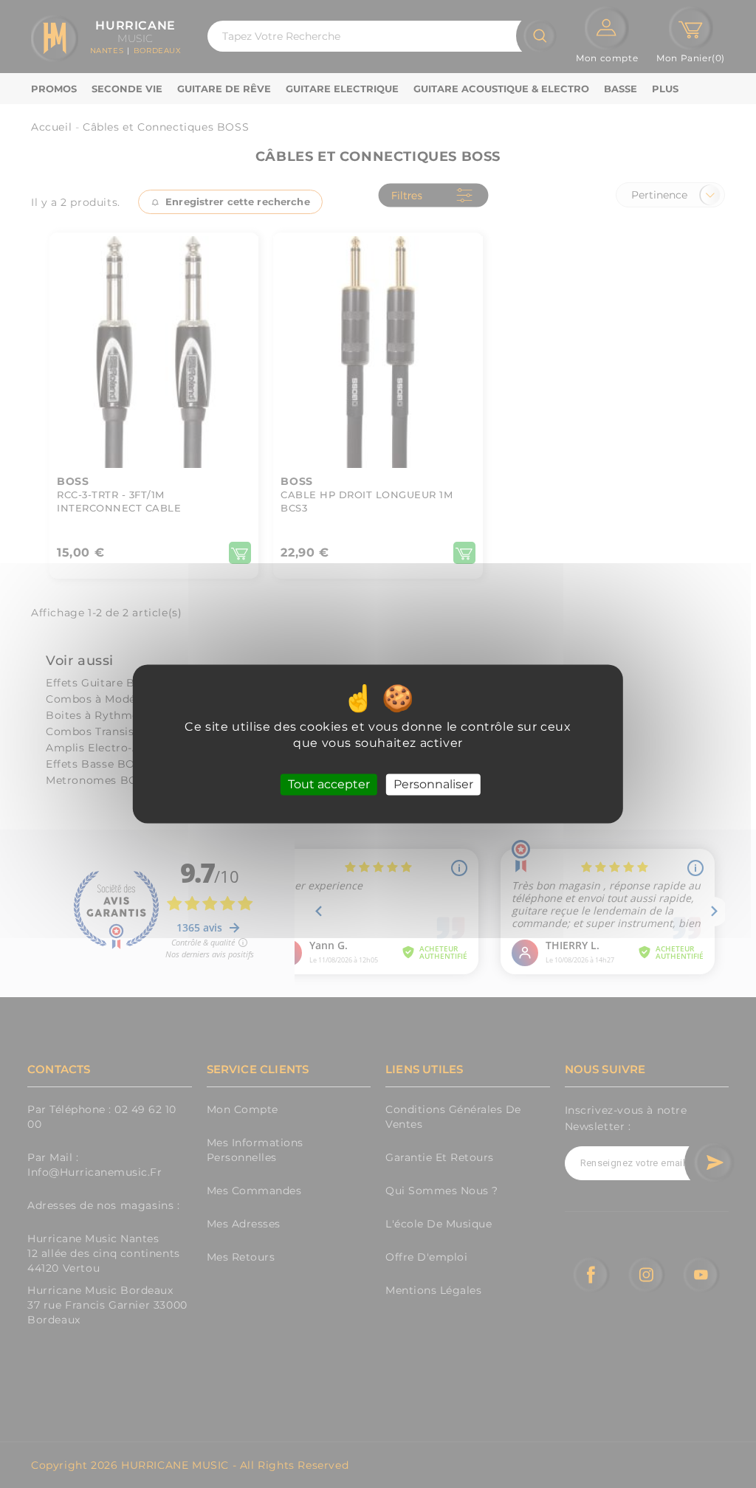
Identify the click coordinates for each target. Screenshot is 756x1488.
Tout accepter (329, 784)
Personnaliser (433, 784)
